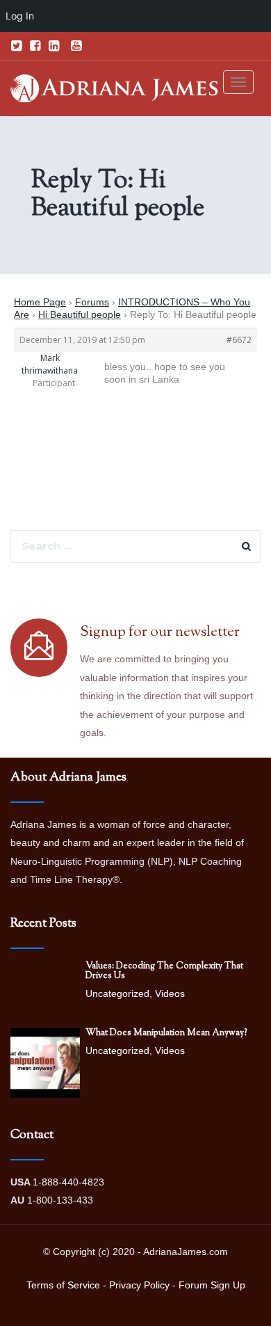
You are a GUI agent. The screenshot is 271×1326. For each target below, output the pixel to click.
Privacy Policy (139, 1285)
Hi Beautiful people (79, 314)
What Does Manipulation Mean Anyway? (166, 1033)
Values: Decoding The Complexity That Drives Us (164, 971)
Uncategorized (117, 993)
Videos (170, 993)
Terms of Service (63, 1285)
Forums (92, 301)
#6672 (239, 340)
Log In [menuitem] (20, 16)
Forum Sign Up (212, 1285)
